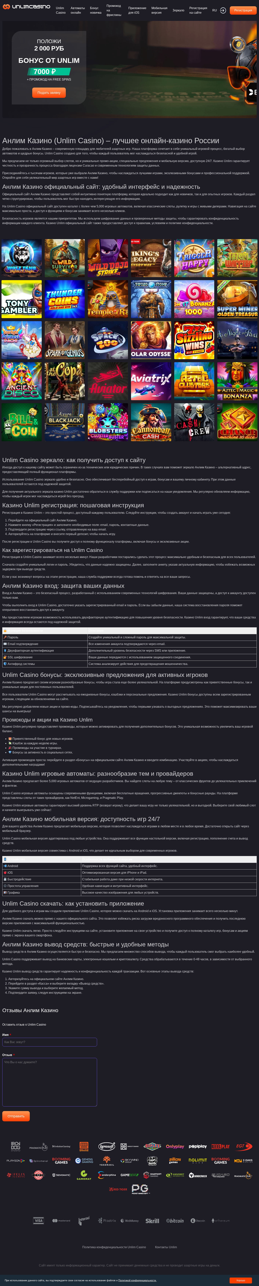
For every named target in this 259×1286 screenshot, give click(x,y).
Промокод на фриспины (114, 10)
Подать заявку (49, 93)
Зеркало (178, 10)
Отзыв (7, 1055)
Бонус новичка (95, 10)
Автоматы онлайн (78, 10)
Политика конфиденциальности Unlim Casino (114, 1247)
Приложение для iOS (137, 10)
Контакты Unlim (166, 1247)
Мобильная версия (159, 10)
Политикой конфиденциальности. (137, 1280)
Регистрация (243, 10)
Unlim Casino (61, 10)
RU (214, 10)
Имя (5, 1034)
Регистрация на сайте (198, 10)
